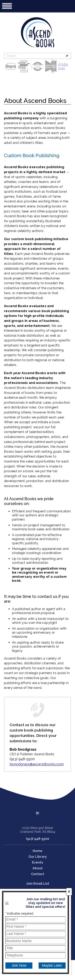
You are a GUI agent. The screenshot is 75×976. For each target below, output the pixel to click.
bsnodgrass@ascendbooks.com (37, 764)
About (38, 868)
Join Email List (37, 883)
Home (37, 851)
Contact (37, 874)
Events (37, 862)
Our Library (37, 857)
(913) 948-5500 (37, 839)
